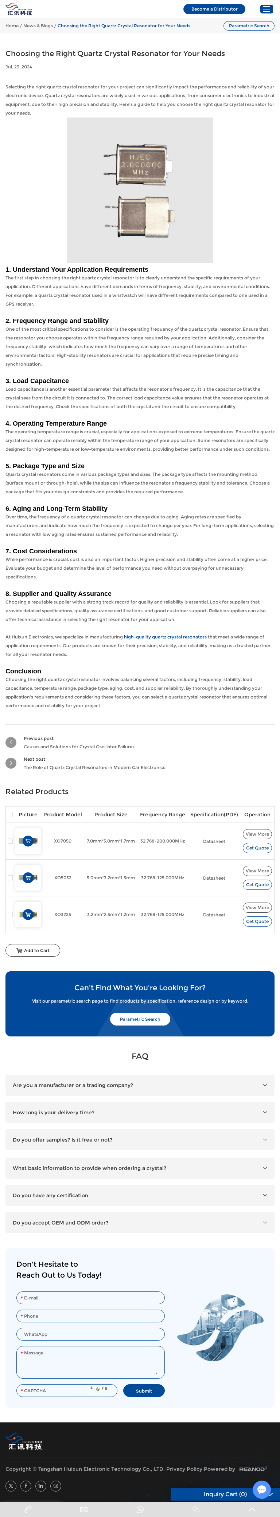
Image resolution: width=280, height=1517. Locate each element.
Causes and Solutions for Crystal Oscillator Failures (79, 746)
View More (257, 834)
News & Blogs (38, 25)
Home (12, 25)
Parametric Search (249, 25)
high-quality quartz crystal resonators (165, 637)
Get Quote (257, 848)
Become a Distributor (214, 9)
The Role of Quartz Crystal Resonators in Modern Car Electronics (94, 767)
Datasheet (214, 841)
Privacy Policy (184, 1469)
